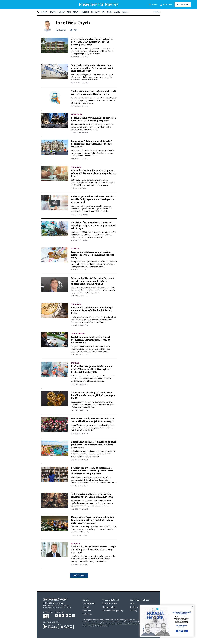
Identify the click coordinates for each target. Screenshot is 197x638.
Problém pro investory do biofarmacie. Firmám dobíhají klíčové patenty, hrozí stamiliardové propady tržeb (92, 471)
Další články (79, 575)
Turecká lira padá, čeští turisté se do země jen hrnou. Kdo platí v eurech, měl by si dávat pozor (93, 445)
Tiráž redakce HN (89, 603)
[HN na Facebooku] (60, 615)
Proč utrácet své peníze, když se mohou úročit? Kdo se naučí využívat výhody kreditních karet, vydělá (92, 369)
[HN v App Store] (67, 626)
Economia (86, 607)
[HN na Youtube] (73, 615)
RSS (75, 30)
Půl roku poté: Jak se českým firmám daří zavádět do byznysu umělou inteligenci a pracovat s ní (93, 199)
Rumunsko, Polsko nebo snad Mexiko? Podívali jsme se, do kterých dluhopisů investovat (91, 144)
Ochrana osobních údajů (111, 600)
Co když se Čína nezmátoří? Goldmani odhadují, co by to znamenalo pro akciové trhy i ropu (93, 225)
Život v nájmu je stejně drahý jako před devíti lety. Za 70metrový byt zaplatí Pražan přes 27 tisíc (92, 42)
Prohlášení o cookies (109, 603)
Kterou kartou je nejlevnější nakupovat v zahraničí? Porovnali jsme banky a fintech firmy (93, 173)
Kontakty (86, 600)
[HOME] (38, 12)
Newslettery (134, 607)
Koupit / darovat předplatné (139, 600)
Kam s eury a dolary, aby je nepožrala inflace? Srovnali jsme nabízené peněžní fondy (92, 255)
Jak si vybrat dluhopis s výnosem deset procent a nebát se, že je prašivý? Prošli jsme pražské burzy (92, 68)
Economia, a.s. (58, 603)
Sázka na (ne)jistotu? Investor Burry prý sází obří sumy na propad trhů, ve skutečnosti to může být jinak (92, 281)
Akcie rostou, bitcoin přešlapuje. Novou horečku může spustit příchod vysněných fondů (93, 395)
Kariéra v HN (87, 611)
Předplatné (182, 4)
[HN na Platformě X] (56, 615)
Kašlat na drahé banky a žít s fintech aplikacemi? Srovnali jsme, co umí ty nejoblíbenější (91, 340)
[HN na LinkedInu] (67, 615)
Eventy (132, 603)
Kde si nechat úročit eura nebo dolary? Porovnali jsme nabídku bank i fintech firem (92, 310)
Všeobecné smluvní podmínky (112, 611)
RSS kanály (133, 611)
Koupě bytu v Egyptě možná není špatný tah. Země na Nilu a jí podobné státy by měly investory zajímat (92, 520)
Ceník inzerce (87, 614)
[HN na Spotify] (70, 615)
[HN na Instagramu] (63, 615)
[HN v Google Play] (51, 626)
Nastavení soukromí (109, 607)
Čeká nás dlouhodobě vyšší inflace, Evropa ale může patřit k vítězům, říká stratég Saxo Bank (93, 549)
